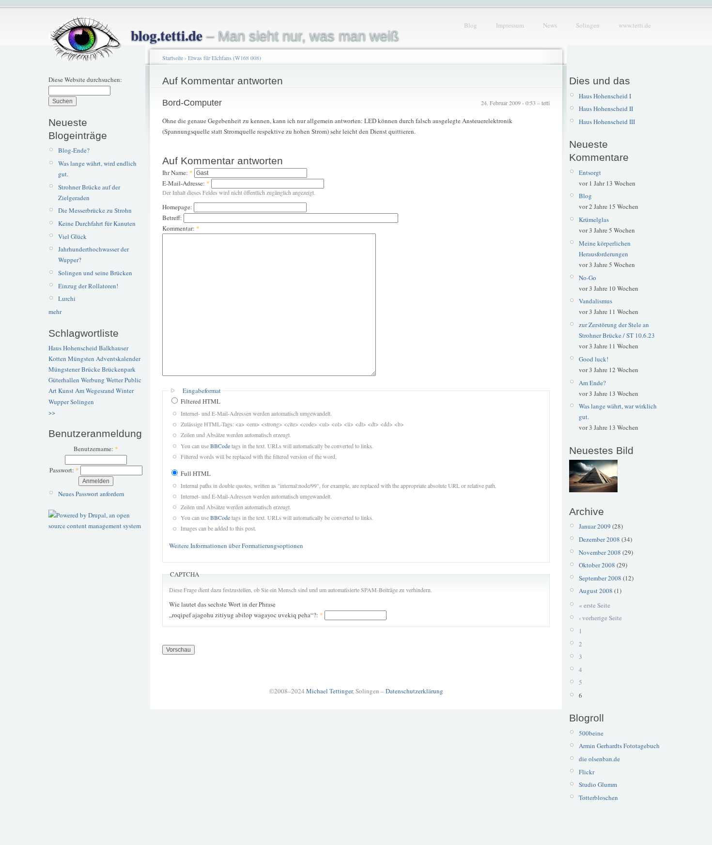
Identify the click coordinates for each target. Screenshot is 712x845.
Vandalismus (595, 301)
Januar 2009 (595, 526)
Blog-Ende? (74, 150)
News (550, 25)
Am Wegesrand (94, 390)
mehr (55, 311)
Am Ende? (592, 382)
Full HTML (195, 473)
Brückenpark (119, 369)
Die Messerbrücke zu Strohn (95, 210)
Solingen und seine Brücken (95, 272)
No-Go (587, 277)
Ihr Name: (177, 172)
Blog (470, 25)
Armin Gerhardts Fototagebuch (619, 745)
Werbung (93, 380)
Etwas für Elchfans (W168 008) (224, 58)
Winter (125, 390)
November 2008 (600, 552)
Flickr (586, 771)
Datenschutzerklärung (414, 691)
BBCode (220, 446)
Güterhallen (63, 380)
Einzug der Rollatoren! (88, 286)
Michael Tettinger (329, 691)
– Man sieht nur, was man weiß (265, 36)
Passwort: (64, 470)
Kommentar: (181, 228)
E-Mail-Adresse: (186, 183)
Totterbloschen (598, 797)
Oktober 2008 (597, 565)
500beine (591, 733)
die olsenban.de (599, 758)
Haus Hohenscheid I (605, 96)
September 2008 (600, 578)
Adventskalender (118, 358)
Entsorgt (590, 172)
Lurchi (67, 298)
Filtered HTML (199, 401)
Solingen (588, 25)
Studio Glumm (598, 784)
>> (51, 412)
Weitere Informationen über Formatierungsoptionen (236, 545)
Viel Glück (72, 236)
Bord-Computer (192, 103)
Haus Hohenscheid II (606, 108)
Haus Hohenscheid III (607, 121)
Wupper (58, 401)
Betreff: (173, 217)
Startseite (172, 58)
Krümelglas (594, 219)
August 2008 (596, 590)
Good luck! (593, 359)
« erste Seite (594, 605)
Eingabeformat (202, 390)
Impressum (510, 25)
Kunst (66, 390)
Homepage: (178, 207)
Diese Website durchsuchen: (85, 79)
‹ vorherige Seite (600, 617)
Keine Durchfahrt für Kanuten (97, 223)
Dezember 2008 (599, 539)
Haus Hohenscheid (72, 348)
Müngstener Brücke (74, 369)
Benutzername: (96, 448)
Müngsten (81, 358)
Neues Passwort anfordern (91, 493)
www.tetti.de (635, 25)
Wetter (114, 380)
